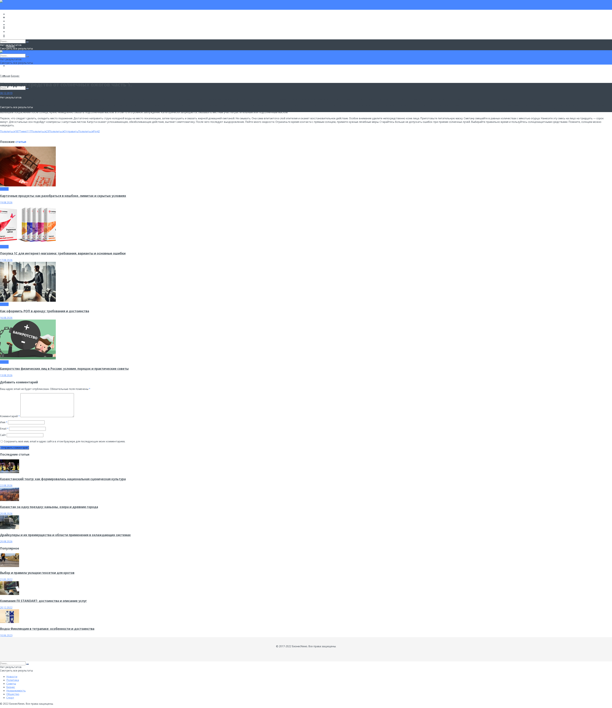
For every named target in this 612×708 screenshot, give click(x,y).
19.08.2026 (6, 202)
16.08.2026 (6, 318)
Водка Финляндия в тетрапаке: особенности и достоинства (47, 629)
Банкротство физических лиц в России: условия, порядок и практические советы (64, 369)
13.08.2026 (6, 375)
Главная (5, 76)
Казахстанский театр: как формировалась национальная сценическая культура (63, 479)
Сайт (3, 435)
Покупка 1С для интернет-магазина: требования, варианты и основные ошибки (63, 253)
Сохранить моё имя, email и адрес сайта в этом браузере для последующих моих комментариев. (64, 441)
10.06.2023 (6, 635)
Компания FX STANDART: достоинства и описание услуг (43, 601)
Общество (12, 65)
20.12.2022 (6, 607)
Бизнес (10, 24)
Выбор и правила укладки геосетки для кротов (37, 573)
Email (4, 428)
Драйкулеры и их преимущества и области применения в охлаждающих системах (65, 535)
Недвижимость (16, 28)
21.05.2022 (6, 579)
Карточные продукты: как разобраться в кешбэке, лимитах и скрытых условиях (63, 196)
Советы (11, 21)
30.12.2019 (6, 93)
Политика (12, 17)
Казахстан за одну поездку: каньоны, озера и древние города (49, 507)
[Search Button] (27, 88)
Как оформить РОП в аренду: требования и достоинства (44, 311)
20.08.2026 (6, 513)
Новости (11, 14)
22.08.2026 (6, 485)
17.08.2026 (6, 260)
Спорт (10, 35)
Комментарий (10, 416)
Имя (3, 422)
